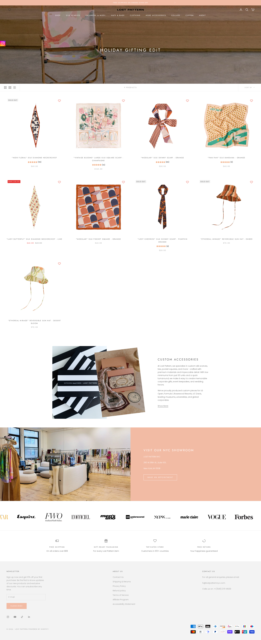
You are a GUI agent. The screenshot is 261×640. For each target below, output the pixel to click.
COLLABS (175, 15)
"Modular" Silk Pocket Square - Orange (98, 239)
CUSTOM (190, 15)
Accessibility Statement (124, 604)
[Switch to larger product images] (5, 87)
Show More (163, 406)
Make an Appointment (160, 477)
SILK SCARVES (73, 15)
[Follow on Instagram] (8, 617)
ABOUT (202, 15)
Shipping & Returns (122, 581)
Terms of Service (121, 595)
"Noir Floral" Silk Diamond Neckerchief (34, 157)
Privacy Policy (119, 586)
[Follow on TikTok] (22, 617)
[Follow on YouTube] (15, 617)
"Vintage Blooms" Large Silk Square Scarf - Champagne (98, 159)
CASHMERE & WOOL (95, 15)
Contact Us (118, 577)
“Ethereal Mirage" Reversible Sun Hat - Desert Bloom (34, 322)
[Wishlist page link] (9, 9)
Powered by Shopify (39, 629)
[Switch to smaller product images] (10, 87)
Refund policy (119, 590)
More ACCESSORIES (156, 15)
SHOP (58, 15)
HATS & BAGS (118, 15)
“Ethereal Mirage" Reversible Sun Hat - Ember (227, 239)
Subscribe (16, 606)
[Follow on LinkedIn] (29, 617)
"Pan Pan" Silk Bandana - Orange (226, 157)
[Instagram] (2, 43)
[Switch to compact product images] (14, 87)
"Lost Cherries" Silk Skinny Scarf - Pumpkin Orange (162, 240)
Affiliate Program (121, 599)
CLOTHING (135, 15)
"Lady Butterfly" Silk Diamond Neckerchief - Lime (34, 239)
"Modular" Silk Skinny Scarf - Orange (162, 157)
